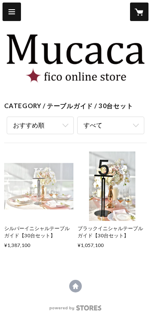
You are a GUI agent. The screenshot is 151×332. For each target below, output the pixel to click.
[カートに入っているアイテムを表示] (139, 12)
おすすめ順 (28, 125)
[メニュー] (12, 12)
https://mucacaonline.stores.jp (75, 286)
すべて (92, 125)
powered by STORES (75, 310)
